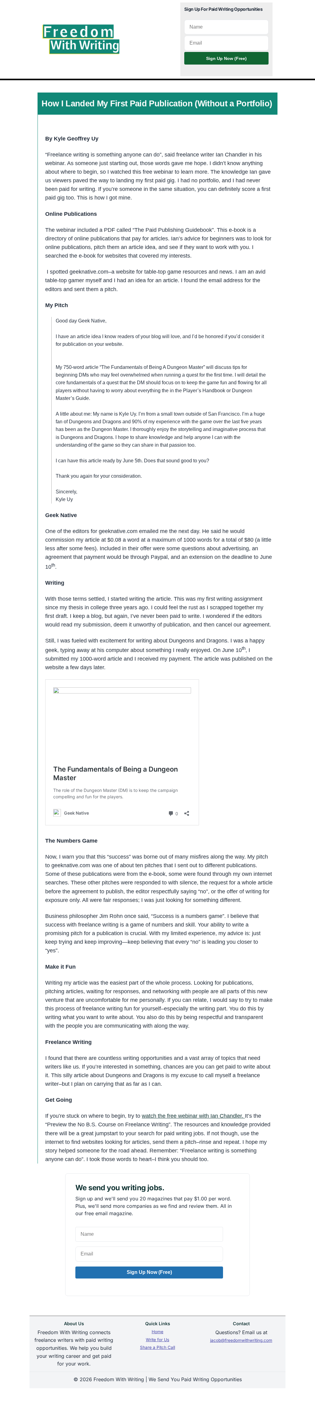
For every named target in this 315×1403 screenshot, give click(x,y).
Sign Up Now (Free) (226, 58)
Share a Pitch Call (157, 1347)
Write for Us (157, 1339)
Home (157, 1331)
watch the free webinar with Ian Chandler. (193, 1116)
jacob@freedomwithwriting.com (241, 1340)
